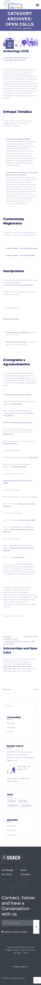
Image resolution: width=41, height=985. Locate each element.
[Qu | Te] (13, 6)
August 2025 (11, 826)
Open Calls (18, 641)
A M (36, 689)
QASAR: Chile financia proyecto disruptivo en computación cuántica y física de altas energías (20, 755)
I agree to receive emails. (15, 932)
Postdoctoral (30, 641)
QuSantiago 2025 (16, 51)
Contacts (25, 874)
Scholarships (8, 644)
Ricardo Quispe (31, 636)
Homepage (7, 870)
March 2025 (11, 830)
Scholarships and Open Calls (18, 778)
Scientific (10, 731)
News (23, 870)
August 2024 (11, 835)
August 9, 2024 (11, 639)
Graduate (9, 641)
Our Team (7, 874)
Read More (7, 636)
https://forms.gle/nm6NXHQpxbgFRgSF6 (18, 285)
